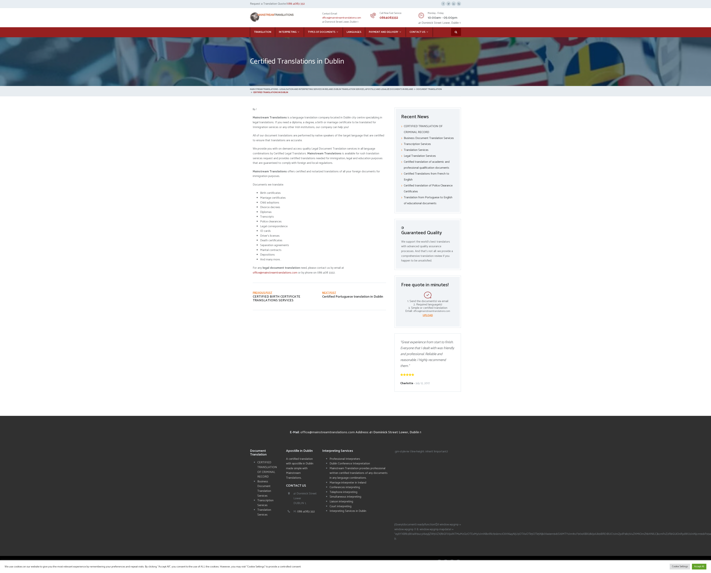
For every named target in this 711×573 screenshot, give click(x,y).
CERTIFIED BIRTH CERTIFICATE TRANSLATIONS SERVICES (276, 298)
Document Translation (429, 89)
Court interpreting (340, 506)
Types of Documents (321, 32)
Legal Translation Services (420, 155)
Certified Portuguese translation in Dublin (352, 296)
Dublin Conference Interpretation (350, 463)
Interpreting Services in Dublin (348, 511)
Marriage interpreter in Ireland (348, 482)
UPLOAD (428, 315)
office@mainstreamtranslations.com (341, 18)
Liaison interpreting (341, 501)
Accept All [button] (699, 567)
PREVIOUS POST (262, 293)
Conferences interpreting (345, 487)
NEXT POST (329, 293)
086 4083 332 (296, 3)
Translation (262, 32)
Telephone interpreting (343, 492)
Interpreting (287, 32)
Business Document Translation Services (429, 138)
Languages (354, 32)
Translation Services (416, 150)
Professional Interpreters (345, 458)
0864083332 (389, 18)
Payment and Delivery (383, 32)
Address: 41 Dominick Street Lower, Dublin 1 (388, 432)
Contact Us (417, 32)
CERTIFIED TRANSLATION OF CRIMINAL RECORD (267, 469)
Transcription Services (417, 144)
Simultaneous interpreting (345, 496)
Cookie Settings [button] (680, 567)
